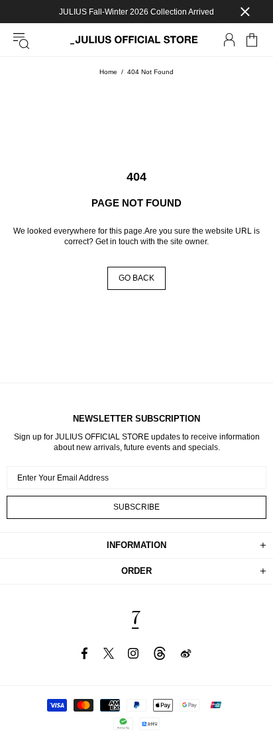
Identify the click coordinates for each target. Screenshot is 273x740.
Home (108, 71)
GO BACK (136, 278)
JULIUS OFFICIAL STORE (136, 40)
